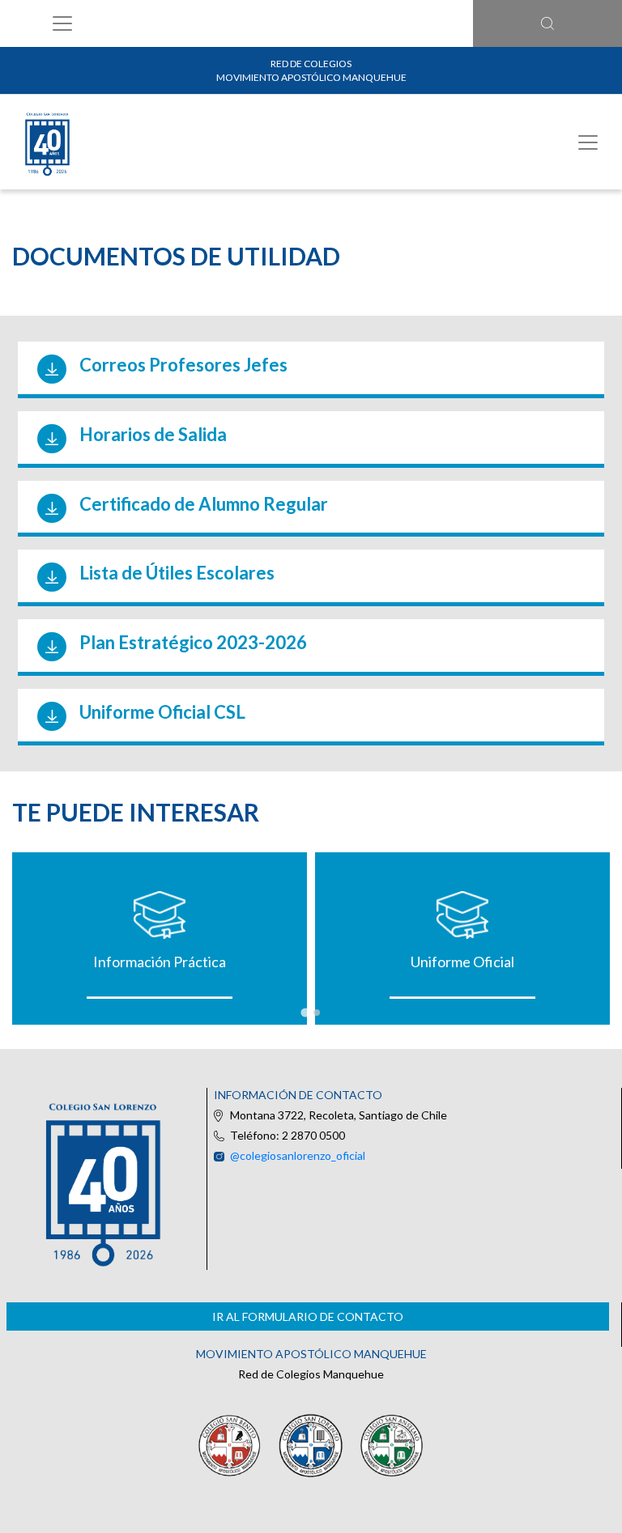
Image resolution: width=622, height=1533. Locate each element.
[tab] (304, 1012)
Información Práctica (159, 961)
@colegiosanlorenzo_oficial (297, 1155)
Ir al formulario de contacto (307, 1316)
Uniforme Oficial (462, 961)
